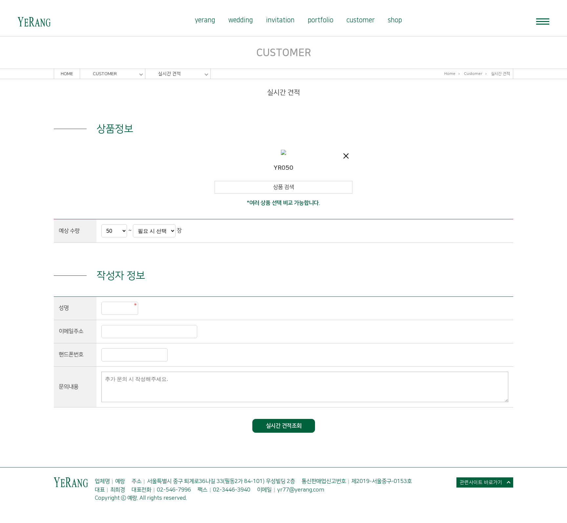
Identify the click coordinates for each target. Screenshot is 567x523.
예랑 (34, 22)
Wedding (240, 20)
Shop (395, 20)
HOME (67, 73)
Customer (360, 20)
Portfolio (320, 20)
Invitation (280, 20)
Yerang (205, 20)
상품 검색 (283, 187)
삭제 (346, 156)
